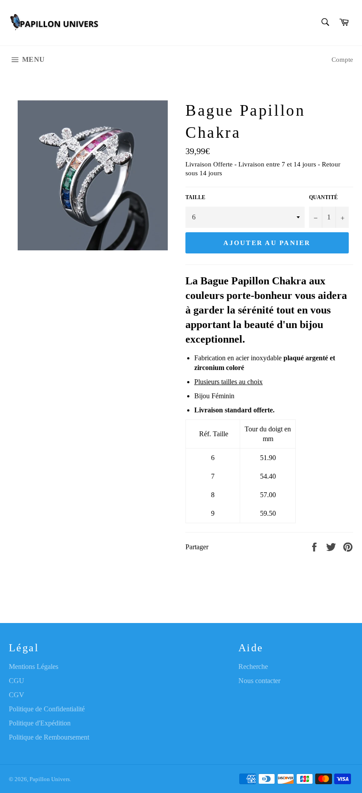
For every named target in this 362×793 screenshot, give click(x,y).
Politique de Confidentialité (47, 709)
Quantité (323, 197)
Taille (195, 197)
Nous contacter (259, 680)
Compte (342, 59)
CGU (16, 680)
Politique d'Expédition (40, 723)
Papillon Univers (50, 779)
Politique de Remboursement (49, 737)
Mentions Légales (33, 666)
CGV (16, 695)
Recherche (253, 666)
